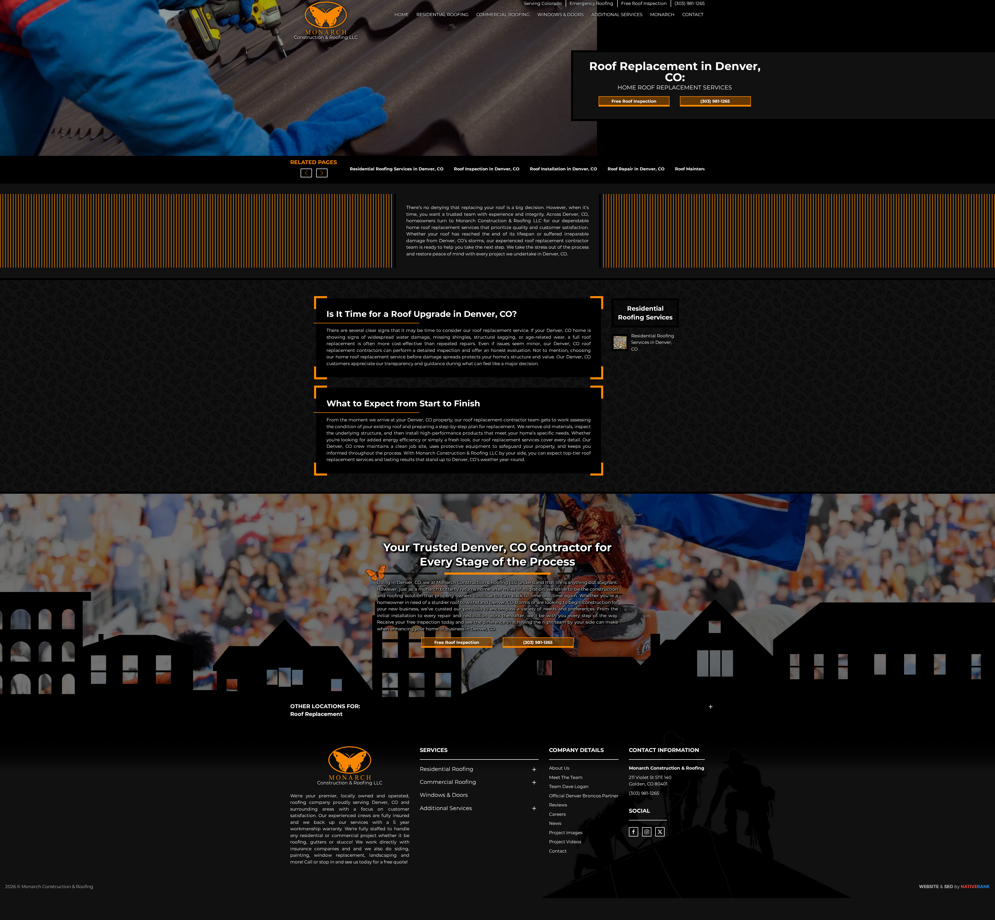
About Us (559, 768)
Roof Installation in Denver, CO (563, 168)
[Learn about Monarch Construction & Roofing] (349, 765)
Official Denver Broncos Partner (584, 795)
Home (401, 14)
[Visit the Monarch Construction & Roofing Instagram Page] (646, 832)
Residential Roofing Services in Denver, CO (397, 168)
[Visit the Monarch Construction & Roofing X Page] (660, 832)
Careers (557, 814)
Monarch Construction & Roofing (666, 768)
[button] (591, 3)
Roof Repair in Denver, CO (636, 168)
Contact (692, 14)
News (555, 823)
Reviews (558, 804)
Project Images (565, 832)
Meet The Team (565, 777)
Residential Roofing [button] (442, 14)
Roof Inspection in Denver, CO (487, 168)
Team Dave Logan (568, 786)
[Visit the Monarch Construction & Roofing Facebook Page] (633, 832)
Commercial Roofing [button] (503, 14)
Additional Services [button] (616, 14)
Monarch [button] (662, 14)
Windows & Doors (560, 14)
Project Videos (565, 841)
